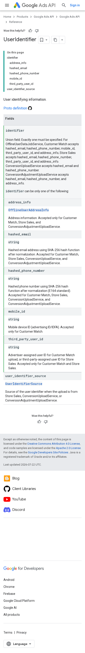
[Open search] (63, 5)
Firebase (9, 593)
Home (7, 16)
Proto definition (15, 108)
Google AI (10, 607)
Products (22, 16)
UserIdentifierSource (23, 384)
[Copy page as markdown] (55, 40)
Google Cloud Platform (19, 600)
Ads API (47, 5)
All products (11, 614)
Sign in (75, 5)
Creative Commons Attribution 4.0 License (53, 443)
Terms (7, 632)
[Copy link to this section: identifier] (28, 130)
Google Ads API (44, 16)
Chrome (9, 586)
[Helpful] (30, 30)
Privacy (22, 632)
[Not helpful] (37, 30)
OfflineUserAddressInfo (28, 210)
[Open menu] (7, 5)
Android (8, 580)
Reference (15, 22)
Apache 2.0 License (68, 448)
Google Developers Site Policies (48, 452)
